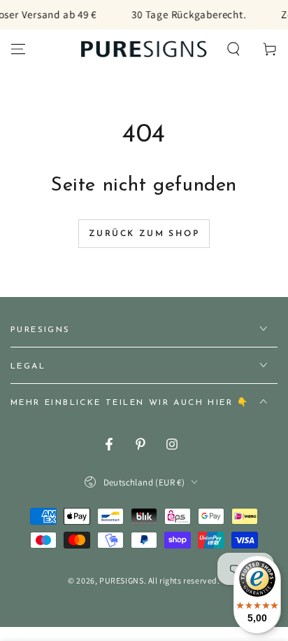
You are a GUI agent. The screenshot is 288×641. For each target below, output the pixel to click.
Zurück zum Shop (144, 234)
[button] (233, 49)
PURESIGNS (121, 580)
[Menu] (18, 49)
